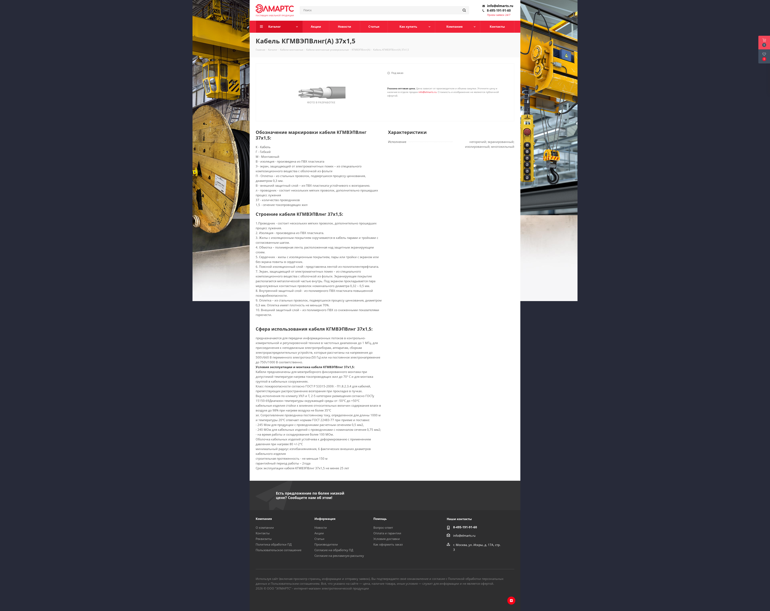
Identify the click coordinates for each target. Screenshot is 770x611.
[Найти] (464, 10)
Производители (326, 544)
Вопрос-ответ (383, 527)
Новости (320, 527)
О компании (265, 527)
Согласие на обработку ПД (333, 550)
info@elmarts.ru (500, 6)
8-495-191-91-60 (499, 10)
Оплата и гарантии (387, 533)
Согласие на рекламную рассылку (339, 556)
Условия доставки (386, 539)
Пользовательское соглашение (278, 550)
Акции (319, 533)
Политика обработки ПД (274, 544)
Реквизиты (264, 539)
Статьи (319, 539)
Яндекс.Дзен (511, 601)
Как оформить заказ (388, 544)
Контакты (263, 533)
